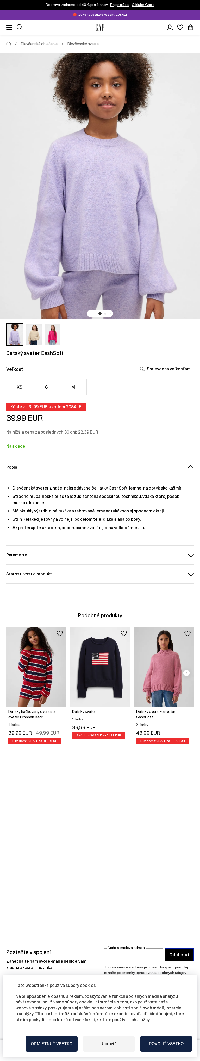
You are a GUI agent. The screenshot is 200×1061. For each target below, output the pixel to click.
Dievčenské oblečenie (39, 44)
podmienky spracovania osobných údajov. (152, 972)
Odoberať (179, 954)
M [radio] (73, 387)
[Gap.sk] (100, 27)
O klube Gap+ (143, 5)
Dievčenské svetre (83, 44)
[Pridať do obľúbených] (59, 633)
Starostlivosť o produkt (29, 573)
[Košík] (191, 27)
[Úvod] (8, 44)
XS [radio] (19, 387)
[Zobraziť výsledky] (20, 27)
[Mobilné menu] (9, 27)
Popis (11, 467)
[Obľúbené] (180, 27)
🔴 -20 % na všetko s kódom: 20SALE (100, 14)
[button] (100, 313)
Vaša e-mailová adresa (126, 948)
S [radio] (46, 387)
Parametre (16, 554)
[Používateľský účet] (170, 27)
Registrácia (119, 5)
